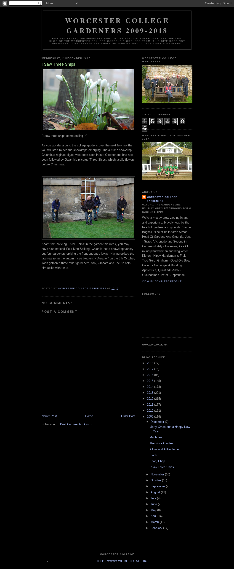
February (157, 528)
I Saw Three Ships (161, 467)
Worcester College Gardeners (162, 199)
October (156, 480)
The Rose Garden (161, 443)
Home (89, 416)
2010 (150, 410)
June (154, 504)
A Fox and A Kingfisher (164, 449)
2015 (150, 381)
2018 (150, 363)
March (155, 522)
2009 (150, 416)
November (158, 474)
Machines (155, 437)
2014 (150, 386)
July (154, 498)
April (154, 516)
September (158, 486)
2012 (150, 398)
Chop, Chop (157, 461)
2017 (150, 369)
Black (153, 455)
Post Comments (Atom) (75, 424)
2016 (150, 375)
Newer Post (49, 416)
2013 (150, 392)
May (154, 510)
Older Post (128, 416)
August (156, 492)
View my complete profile (162, 281)
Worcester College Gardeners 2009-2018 (117, 25)
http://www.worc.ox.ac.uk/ (122, 561)
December (158, 421)
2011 (150, 404)
